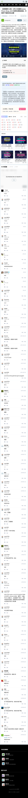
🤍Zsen (6, 190)
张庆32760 (6, 408)
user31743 (6, 518)
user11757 (6, 661)
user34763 (7, 326)
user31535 (6, 591)
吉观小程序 (7, 753)
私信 (25, 20)
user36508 (7, 226)
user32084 (7, 454)
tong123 (6, 625)
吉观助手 (7, 758)
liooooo (6, 335)
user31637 (6, 563)
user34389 (7, 354)
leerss (5, 436)
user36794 (7, 199)
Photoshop (4, 15)
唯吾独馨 (6, 670)
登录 (14, 180)
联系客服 (7, 774)
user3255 (6, 372)
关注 (20, 20)
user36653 (7, 217)
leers (5, 680)
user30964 (7, 509)
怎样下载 (7, 85)
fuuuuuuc (6, 299)
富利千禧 (6, 445)
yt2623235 (7, 208)
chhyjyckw (6, 735)
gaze (5, 716)
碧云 (5, 472)
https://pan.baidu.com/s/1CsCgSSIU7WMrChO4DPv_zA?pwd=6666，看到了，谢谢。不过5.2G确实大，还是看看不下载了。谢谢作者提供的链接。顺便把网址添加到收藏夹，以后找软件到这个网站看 (15, 598)
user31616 (6, 572)
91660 (5, 308)
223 (5, 235)
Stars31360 (7, 707)
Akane (5, 634)
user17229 (6, 554)
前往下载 (24, 16)
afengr (5, 317)
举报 (22, 195)
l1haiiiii (6, 263)
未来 (5, 399)
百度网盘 (4, 76)
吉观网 (17, 789)
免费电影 (11, 85)
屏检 (13, 4)
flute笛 (5, 345)
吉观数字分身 (17, 85)
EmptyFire (6, 643)
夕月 (5, 725)
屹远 (5, 689)
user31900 (6, 490)
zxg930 (6, 698)
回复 (25, 195)
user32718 (6, 381)
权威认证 (7, 783)
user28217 (6, 417)
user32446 (7, 427)
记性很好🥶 (6, 272)
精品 (2, 4)
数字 (9, 4)
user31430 (6, 652)
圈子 (5, 4)
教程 (16, 4)
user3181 (6, 527)
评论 (14, 72)
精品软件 (7, 779)
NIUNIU (6, 500)
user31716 (6, 536)
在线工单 (7, 763)
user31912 (6, 481)
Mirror (5, 582)
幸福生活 (6, 390)
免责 (20, 4)
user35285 (7, 290)
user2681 (6, 463)
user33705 (7, 363)
